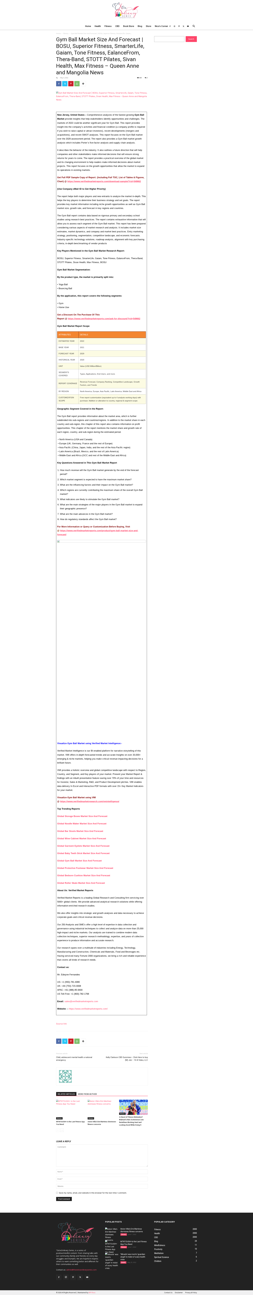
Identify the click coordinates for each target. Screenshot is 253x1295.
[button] (194, 26)
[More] (83, 83)
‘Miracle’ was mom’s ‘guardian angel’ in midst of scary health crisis (132, 1257)
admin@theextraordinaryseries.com (81, 1269)
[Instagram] (174, 26)
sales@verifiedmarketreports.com (81, 1001)
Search (191, 39)
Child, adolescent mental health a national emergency (74, 1058)
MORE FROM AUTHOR (87, 1094)
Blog (140, 26)
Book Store (128, 26)
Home (88, 26)
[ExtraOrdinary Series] (126, 11)
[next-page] (62, 1130)
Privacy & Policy (191, 1292)
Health (98, 26)
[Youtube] (188, 26)
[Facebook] (170, 26)
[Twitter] (183, 26)
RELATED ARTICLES (66, 1094)
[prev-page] (57, 1130)
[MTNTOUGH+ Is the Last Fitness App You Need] (70, 1109)
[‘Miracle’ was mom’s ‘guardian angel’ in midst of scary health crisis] (111, 1261)
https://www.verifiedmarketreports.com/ (88, 1008)
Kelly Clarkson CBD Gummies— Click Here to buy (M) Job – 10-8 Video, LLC (127, 1058)
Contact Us (168, 1292)
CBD (117, 26)
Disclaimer (179, 1292)
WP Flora (92, 1292)
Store (148, 26)
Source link (61, 1023)
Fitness (108, 26)
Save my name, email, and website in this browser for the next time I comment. (93, 1193)
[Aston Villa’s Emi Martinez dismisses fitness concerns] (102, 1109)
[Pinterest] (179, 26)
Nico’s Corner (161, 26)
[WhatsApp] (77, 83)
